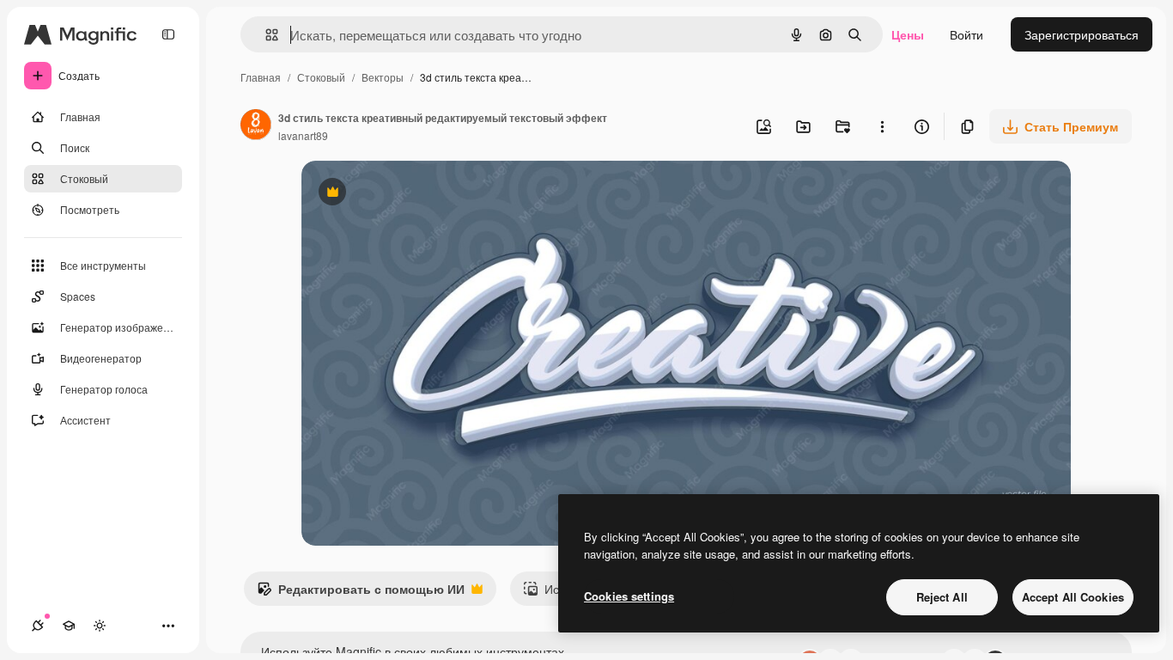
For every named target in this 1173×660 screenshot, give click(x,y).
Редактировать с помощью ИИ (361, 593)
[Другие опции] (882, 126)
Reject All (942, 597)
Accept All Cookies (1073, 597)
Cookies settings (629, 596)
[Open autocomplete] (265, 34)
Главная (260, 77)
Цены (907, 34)
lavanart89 (303, 135)
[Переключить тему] (99, 625)
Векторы (383, 77)
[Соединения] (38, 625)
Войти (966, 34)
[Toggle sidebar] (168, 34)
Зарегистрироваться (1081, 34)
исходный (416, 194)
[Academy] (68, 625)
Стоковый (321, 77)
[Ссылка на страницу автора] (255, 126)
